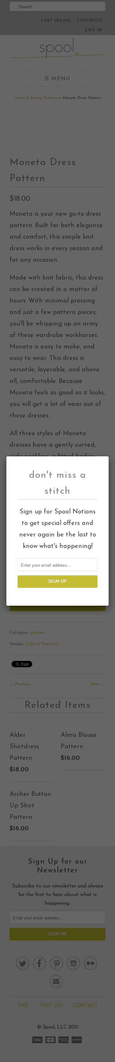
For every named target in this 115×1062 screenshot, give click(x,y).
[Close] (104, 460)
